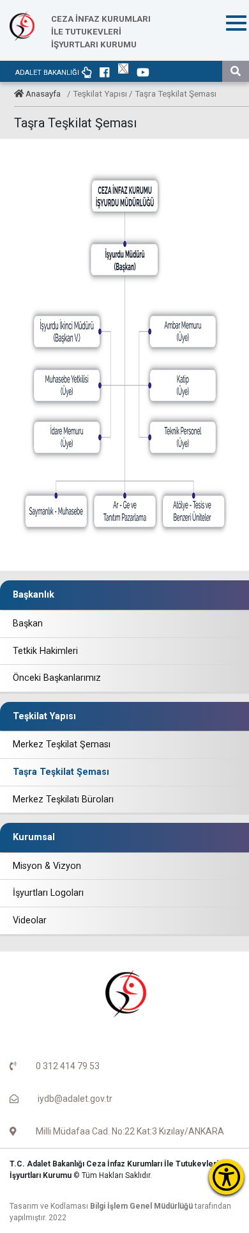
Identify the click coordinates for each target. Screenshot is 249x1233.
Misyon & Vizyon (47, 866)
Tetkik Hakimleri (45, 651)
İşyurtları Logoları (48, 892)
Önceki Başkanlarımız (57, 677)
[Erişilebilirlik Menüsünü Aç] (226, 1177)
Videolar (30, 920)
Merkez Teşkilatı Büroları (63, 799)
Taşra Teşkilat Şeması (61, 772)
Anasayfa (43, 93)
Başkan (28, 623)
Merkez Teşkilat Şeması (61, 744)
